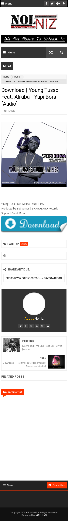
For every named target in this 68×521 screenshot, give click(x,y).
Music (17, 77)
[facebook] (26, 326)
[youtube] (37, 326)
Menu (8, 3)
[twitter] (20, 326)
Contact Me (59, 485)
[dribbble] (42, 326)
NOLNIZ (25, 512)
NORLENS (41, 515)
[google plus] (31, 326)
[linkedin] (48, 326)
